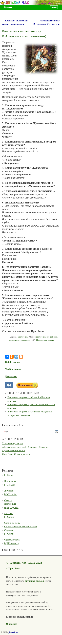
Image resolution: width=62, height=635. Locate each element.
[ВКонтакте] (7, 357)
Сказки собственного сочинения (20, 526)
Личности (9, 490)
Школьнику (13, 543)
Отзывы (8, 500)
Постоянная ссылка (45, 340)
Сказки (10, 517)
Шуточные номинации (13, 450)
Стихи (10, 533)
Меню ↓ (53, 7)
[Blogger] (21, 357)
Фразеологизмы (12, 539)
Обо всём (12, 494)
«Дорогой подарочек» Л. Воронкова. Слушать (25, 447)
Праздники (12, 507)
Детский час (13, 632)
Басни (10, 475)
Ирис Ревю (14, 568)
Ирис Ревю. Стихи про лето (16, 454)
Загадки (11, 484)
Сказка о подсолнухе (12, 443)
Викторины (23, 337)
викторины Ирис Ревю (46, 337)
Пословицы (10, 503)
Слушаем (8, 530)
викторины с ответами (19, 340)
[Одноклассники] (12, 357)
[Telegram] (16, 357)
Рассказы (8, 513)
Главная (8, 7)
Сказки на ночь (12, 523)
